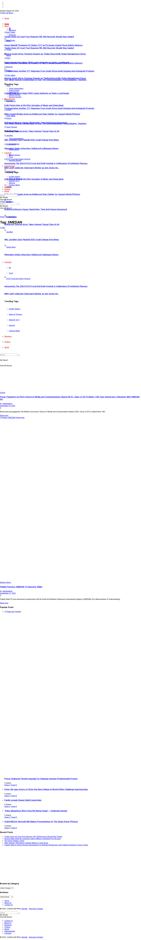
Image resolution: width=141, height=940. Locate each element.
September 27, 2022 (8, 593)
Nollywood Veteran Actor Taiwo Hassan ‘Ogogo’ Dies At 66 (31, 224)
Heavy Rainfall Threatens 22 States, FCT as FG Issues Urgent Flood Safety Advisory (43, 45)
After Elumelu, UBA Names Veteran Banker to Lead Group (26, 843)
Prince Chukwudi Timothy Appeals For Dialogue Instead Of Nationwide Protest (40, 779)
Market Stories (14, 155)
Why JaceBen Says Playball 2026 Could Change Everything (31, 140)
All (10, 28)
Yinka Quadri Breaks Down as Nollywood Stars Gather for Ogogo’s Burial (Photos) (42, 194)
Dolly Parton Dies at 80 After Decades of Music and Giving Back (34, 179)
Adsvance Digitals (36, 909)
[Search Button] (19, 195)
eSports (12, 183)
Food (11, 157)
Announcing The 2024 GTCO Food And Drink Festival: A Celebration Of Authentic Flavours (45, 163)
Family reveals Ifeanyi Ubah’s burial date (22, 800)
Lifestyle (7, 153)
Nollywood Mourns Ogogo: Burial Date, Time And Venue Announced (35, 209)
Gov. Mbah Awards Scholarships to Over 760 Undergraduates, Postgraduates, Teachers (45, 80)
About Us (7, 5)
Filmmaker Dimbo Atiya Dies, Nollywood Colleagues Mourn (31, 148)
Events (2, 393)
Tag (6, 217)
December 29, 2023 (7, 406)
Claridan (24, 909)
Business (12, 35)
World (6, 191)
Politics (7, 189)
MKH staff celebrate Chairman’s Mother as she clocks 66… (31, 168)
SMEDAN (11, 217)
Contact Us (8, 7)
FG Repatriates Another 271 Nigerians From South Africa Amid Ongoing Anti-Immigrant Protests (49, 108)
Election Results (15, 160)
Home (6, 3)
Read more (4, 415)
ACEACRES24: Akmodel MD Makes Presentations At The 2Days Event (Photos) (41, 821)
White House (14, 93)
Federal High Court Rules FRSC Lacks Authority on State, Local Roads (36, 93)
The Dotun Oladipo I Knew (14, 841)
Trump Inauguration (16, 88)
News (6, 26)
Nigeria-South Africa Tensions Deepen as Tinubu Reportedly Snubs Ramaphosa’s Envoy (45, 78)
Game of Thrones (15, 179)
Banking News (5, 582)
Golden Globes (14, 177)
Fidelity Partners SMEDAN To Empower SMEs (21, 587)
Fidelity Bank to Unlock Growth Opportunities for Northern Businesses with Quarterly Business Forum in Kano (46, 845)
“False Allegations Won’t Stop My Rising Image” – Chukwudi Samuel (35, 811)
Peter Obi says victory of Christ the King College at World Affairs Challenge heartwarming (46, 789)
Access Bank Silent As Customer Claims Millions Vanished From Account (32, 839)
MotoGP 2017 (14, 181)
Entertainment (9, 166)
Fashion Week (14, 185)
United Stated (14, 91)
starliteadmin (7, 404)
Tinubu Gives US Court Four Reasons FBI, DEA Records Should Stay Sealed (39, 48)
